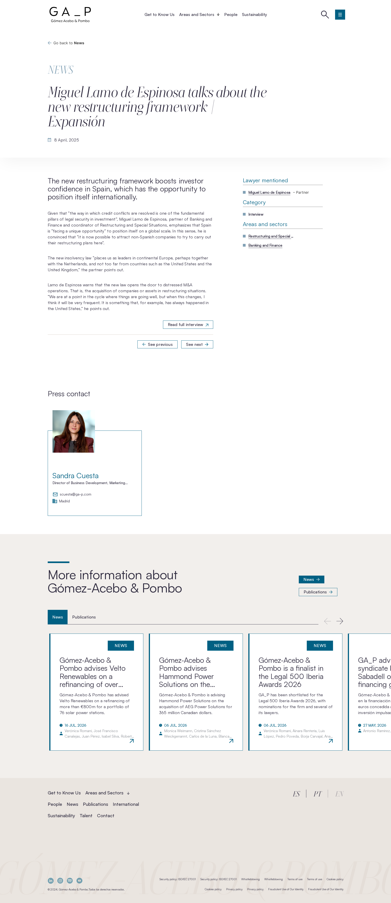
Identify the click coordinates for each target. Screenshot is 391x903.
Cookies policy (335, 879)
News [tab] (57, 616)
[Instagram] (60, 881)
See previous (160, 344)
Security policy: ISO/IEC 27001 (178, 879)
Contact (105, 815)
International (126, 804)
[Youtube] (79, 881)
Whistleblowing (250, 879)
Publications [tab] (84, 616)
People (230, 14)
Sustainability (254, 14)
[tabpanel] (195, 692)
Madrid (64, 501)
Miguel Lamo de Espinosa (269, 192)
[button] (340, 621)
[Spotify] (70, 881)
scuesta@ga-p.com (75, 494)
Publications (315, 591)
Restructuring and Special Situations (271, 236)
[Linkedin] (51, 881)
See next (194, 344)
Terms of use (294, 879)
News (308, 579)
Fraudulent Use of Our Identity (286, 889)
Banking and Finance (265, 245)
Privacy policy (234, 889)
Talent (86, 815)
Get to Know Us (159, 14)
